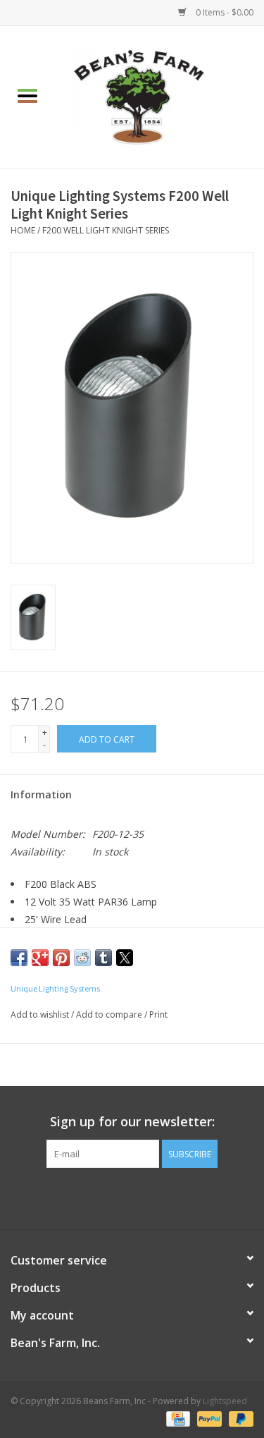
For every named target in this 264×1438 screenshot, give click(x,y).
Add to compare (110, 1014)
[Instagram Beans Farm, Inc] (145, 1197)
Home (23, 230)
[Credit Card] (176, 1419)
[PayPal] (208, 1419)
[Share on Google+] (40, 957)
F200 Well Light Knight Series (105, 230)
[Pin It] (61, 957)
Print (158, 1014)
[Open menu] (27, 95)
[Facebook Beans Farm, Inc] (119, 1197)
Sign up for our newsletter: (132, 1121)
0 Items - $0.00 (223, 12)
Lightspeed (225, 1401)
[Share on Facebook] (19, 957)
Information (41, 794)
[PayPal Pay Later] (238, 1419)
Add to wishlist (41, 1014)
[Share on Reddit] (82, 957)
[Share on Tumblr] (103, 957)
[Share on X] (124, 957)
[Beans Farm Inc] (160, 96)
